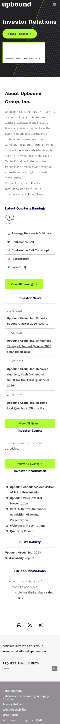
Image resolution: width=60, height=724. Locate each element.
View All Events (28, 463)
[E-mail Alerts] (41, 626)
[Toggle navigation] (54, 4)
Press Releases (18, 33)
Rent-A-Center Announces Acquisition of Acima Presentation (28, 514)
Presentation (21, 258)
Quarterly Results (22, 531)
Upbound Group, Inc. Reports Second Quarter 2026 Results (27, 320)
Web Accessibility (14, 709)
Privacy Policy (12, 704)
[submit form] (54, 668)
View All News (28, 423)
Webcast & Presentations (27, 525)
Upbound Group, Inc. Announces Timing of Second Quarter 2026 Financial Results (29, 346)
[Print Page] (19, 626)
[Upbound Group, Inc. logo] (17, 4)
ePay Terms (10, 714)
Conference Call (23, 242)
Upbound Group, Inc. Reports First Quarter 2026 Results (27, 405)
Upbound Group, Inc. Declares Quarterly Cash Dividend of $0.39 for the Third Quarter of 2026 (28, 377)
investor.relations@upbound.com (25, 651)
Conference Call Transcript (30, 250)
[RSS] (30, 626)
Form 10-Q (19, 267)
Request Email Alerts (20, 663)
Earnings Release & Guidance (32, 233)
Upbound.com (12, 691)
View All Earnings (22, 284)
